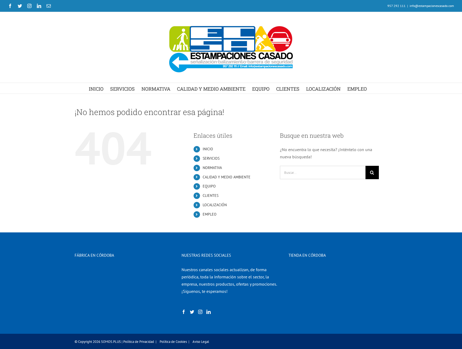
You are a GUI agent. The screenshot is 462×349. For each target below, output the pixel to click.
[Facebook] (184, 312)
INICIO (208, 149)
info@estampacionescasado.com (432, 6)
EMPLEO (210, 214)
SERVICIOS (211, 158)
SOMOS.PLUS (111, 341)
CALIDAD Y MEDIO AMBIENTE (227, 177)
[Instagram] (200, 312)
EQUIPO (209, 186)
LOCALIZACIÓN (215, 204)
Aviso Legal (200, 341)
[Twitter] (192, 312)
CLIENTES (210, 195)
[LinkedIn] (208, 312)
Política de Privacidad (138, 341)
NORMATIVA (212, 167)
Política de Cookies (173, 341)
